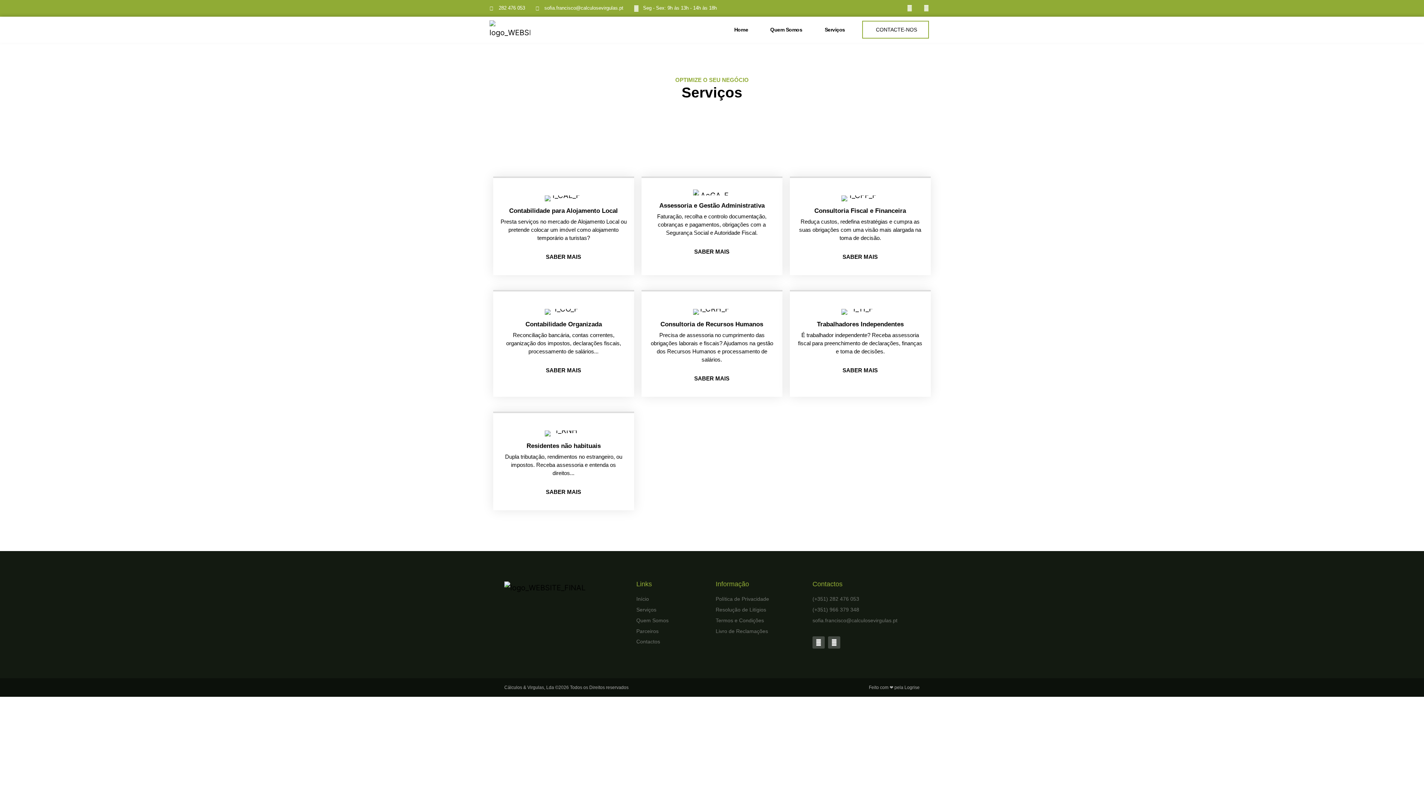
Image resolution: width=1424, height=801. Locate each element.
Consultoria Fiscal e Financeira (860, 210)
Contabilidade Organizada (563, 324)
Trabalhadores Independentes (860, 324)
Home (741, 30)
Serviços (835, 30)
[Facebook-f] (909, 8)
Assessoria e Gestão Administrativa (712, 205)
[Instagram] (926, 8)
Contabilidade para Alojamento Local (563, 210)
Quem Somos (786, 30)
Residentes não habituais (564, 445)
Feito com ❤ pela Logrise (894, 687)
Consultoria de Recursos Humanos (711, 324)
